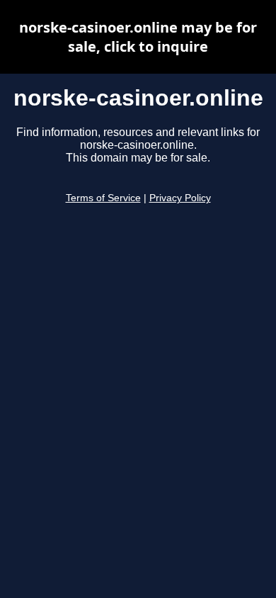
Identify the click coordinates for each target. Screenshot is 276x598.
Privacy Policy (180, 198)
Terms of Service (103, 198)
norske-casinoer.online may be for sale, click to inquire (138, 37)
